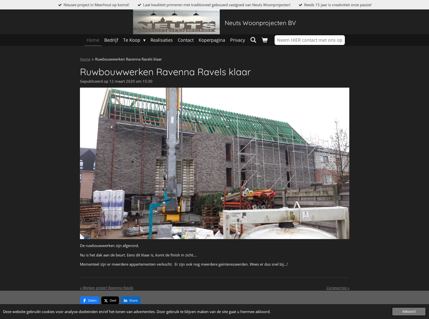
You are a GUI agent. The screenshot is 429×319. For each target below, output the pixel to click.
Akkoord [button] (409, 311)
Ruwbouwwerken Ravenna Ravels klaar (128, 59)
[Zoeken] (253, 39)
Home (85, 59)
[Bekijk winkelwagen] (264, 40)
